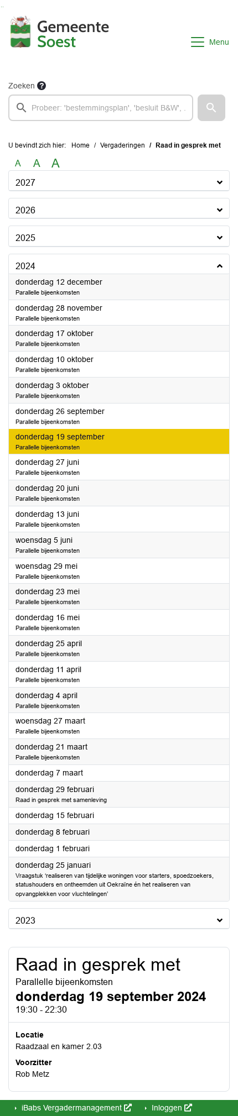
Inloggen (166, 1107)
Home (80, 145)
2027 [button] (25, 182)
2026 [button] (25, 210)
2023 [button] (25, 920)
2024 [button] (25, 266)
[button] (211, 108)
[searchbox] (100, 108)
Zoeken (21, 85)
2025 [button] (25, 238)
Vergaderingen (122, 145)
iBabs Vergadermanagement (71, 1107)
